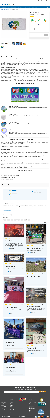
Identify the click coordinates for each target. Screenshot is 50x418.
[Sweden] (24, 399)
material (25, 219)
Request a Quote (3, 409)
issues (15, 219)
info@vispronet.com (32, 406)
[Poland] (20, 400)
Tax (10, 411)
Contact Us (2, 400)
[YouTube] (34, 408)
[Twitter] (30, 411)
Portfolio (11, 406)
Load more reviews (25, 380)
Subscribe (42, 391)
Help (1, 399)
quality (5, 219)
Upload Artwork (3, 403)
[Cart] (48, 4)
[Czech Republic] (21, 400)
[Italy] (25, 398)
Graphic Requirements (13, 400)
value (29, 219)
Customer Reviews (4, 406)
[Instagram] (32, 408)
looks (12, 219)
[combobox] (16, 215)
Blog (11, 403)
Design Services (3, 408)
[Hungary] (22, 400)
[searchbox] (6, 215)
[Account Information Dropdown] (46, 4)
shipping (8, 219)
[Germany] (21, 398)
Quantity (32, 27)
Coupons (11, 405)
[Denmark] (25, 399)
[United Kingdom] (21, 399)
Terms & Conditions (13, 408)
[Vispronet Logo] (6, 4)
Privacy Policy (12, 409)
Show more (33, 219)
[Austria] (22, 398)
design (19, 219)
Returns (11, 399)
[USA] (20, 398)
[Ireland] (20, 399)
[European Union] (22, 399)
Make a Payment (3, 402)
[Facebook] (30, 408)
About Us (11, 402)
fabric (22, 219)
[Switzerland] (24, 398)
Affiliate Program (12, 412)
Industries (2, 405)
